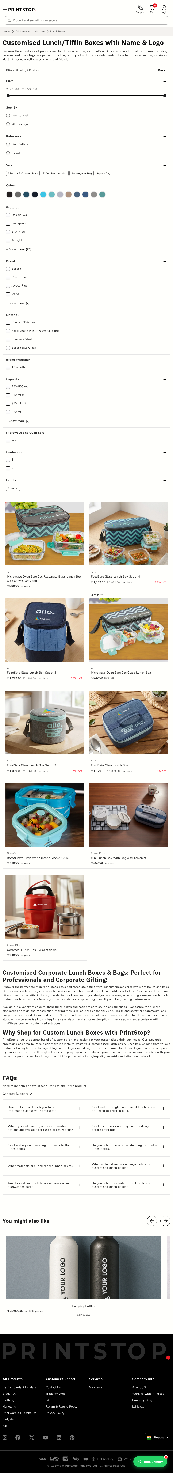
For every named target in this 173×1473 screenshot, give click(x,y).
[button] (164, 9)
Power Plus (20, 277)
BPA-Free (18, 232)
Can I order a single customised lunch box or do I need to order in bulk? (124, 1109)
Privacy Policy (55, 1413)
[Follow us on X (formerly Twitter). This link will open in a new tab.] (31, 1437)
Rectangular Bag (81, 173)
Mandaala (95, 1387)
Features (12, 207)
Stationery (10, 1394)
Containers (14, 452)
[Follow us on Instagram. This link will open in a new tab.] (5, 1437)
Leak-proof (19, 223)
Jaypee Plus (20, 286)
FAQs (49, 1400)
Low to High (20, 115)
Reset (162, 70)
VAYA (15, 294)
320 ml (16, 412)
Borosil (16, 269)
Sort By (11, 108)
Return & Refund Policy (61, 1407)
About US (139, 1387)
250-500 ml (20, 387)
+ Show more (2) (18, 303)
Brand (10, 261)
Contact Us (53, 1387)
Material (12, 315)
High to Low (20, 124)
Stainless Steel (22, 339)
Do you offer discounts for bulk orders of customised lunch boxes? (121, 1185)
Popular (13, 488)
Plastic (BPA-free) (24, 322)
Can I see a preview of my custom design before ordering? (121, 1128)
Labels (11, 480)
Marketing (9, 1407)
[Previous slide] (152, 1221)
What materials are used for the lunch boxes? (40, 1166)
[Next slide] (165, 1221)
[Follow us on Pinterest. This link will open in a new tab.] (72, 1437)
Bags (6, 1426)
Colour (11, 185)
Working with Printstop (148, 1394)
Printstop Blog (142, 1400)
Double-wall (20, 215)
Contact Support (15, 1093)
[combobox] (157, 1437)
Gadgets (8, 1419)
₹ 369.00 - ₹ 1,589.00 (21, 89)
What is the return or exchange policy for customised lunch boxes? (121, 1166)
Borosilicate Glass (24, 348)
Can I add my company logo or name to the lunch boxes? (39, 1147)
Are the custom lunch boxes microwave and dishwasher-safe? (39, 1185)
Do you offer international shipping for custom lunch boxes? (125, 1147)
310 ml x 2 (19, 395)
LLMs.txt (138, 1407)
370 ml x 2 (19, 403)
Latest (16, 153)
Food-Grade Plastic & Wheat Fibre (35, 331)
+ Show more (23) (18, 249)
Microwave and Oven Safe (25, 433)
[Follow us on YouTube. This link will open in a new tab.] (45, 1437)
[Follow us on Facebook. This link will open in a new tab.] (17, 1437)
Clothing (8, 1400)
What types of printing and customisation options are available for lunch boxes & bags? (40, 1128)
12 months (19, 367)
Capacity (12, 379)
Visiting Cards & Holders (19, 1387)
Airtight (17, 240)
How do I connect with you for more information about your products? (34, 1109)
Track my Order (56, 1394)
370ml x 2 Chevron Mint (23, 173)
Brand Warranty (18, 360)
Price (10, 81)
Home (6, 31)
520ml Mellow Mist (54, 173)
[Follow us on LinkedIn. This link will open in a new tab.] (59, 1437)
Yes (14, 440)
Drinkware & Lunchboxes (30, 31)
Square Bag (103, 173)
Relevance (14, 136)
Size (9, 165)
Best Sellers (20, 144)
